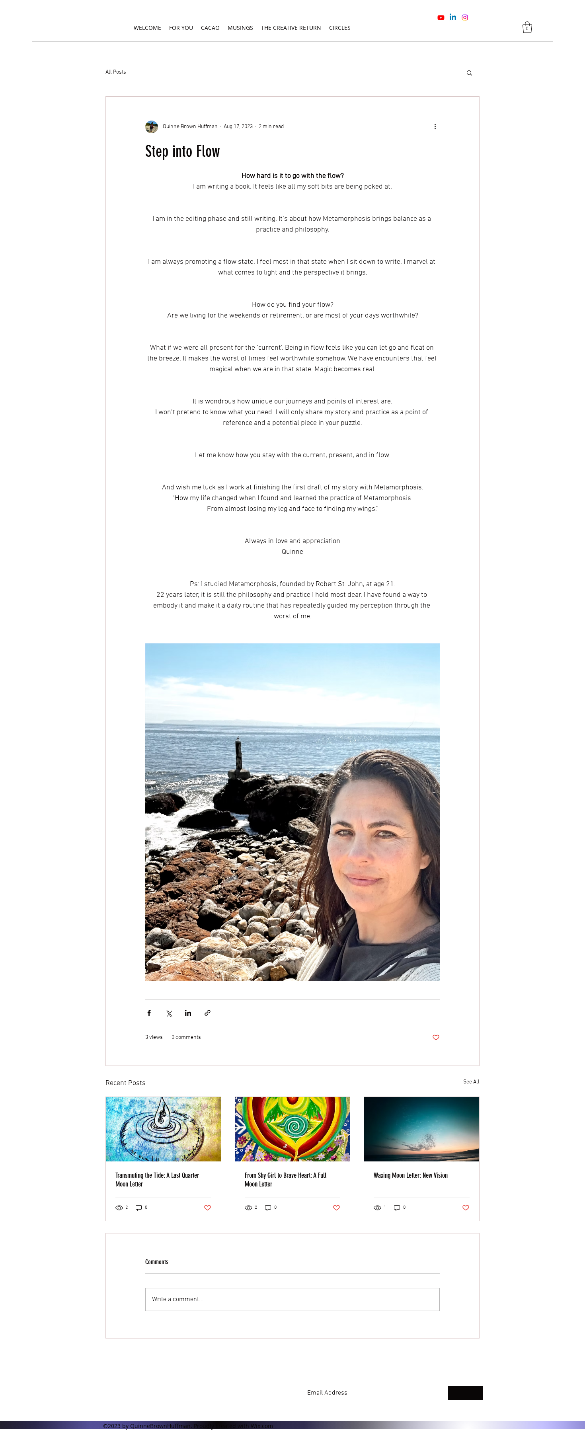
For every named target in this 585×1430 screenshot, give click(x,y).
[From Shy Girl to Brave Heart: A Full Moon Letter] (292, 1129)
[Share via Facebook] (149, 1013)
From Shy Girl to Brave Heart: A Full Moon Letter (285, 1179)
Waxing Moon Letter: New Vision (411, 1175)
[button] (527, 27)
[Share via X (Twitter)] (168, 1013)
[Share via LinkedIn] (188, 1013)
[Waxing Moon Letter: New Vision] (421, 1129)
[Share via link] (207, 1013)
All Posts (115, 72)
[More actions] (435, 127)
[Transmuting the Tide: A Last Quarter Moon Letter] (163, 1129)
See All (471, 1082)
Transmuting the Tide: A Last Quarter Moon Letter (157, 1179)
